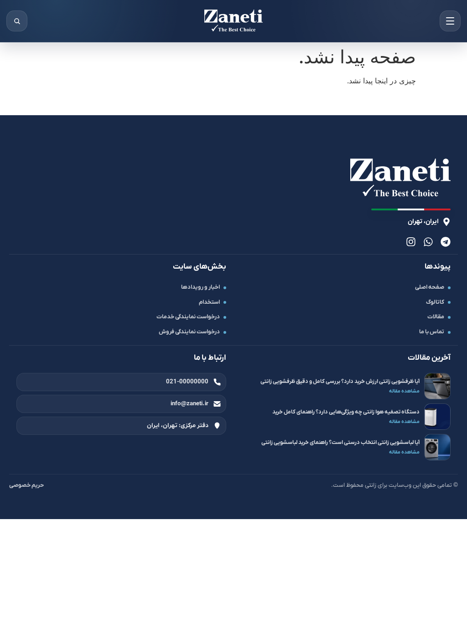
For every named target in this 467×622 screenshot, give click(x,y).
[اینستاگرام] (411, 242)
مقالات (435, 317)
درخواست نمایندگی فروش (189, 332)
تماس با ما (431, 332)
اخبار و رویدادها (200, 287)
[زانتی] (233, 21)
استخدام (209, 302)
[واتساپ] (428, 242)
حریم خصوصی (26, 485)
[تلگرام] (446, 242)
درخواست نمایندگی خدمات (188, 317)
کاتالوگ (435, 302)
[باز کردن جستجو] (16, 20)
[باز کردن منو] (450, 20)
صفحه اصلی (429, 287)
